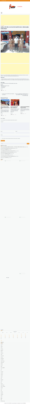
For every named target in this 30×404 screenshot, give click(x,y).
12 (9, 335)
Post (1, 382)
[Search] (28, 12)
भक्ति (1, 399)
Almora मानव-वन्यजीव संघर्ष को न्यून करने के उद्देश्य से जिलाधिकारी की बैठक (8, 156)
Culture (1, 354)
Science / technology (3, 386)
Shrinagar (2, 387)
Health (1, 366)
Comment (2, 121)
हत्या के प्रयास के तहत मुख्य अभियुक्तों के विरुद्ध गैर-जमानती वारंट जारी (7, 148)
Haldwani (2, 363)
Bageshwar (2, 350)
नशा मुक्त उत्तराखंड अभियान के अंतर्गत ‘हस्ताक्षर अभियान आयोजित (7, 152)
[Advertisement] (15, 20)
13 (13, 335)
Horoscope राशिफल (3, 367)
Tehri (1, 390)
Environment (2, 359)
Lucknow (2, 375)
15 (21, 335)
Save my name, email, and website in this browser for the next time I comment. (11, 138)
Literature (2, 374)
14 (17, 335)
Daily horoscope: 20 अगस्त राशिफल (4, 157)
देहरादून (1, 398)
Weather (1, 395)
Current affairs (2, 355)
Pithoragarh (2, 379)
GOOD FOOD (2, 362)
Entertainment (2, 358)
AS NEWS (19, 6)
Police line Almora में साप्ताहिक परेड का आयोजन (5, 153)
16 (25, 335)
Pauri (1, 378)
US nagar (2, 391)
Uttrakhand (2, 394)
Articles (1, 347)
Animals (1, 346)
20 (13, 336)
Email (16, 131)
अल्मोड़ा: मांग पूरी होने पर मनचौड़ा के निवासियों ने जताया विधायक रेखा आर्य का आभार (5, 107)
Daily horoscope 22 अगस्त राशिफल (4, 149)
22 (21, 336)
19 (9, 336)
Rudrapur (2, 383)
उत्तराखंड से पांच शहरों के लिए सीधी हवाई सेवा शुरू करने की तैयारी (24, 107)
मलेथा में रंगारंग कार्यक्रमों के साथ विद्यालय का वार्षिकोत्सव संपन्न (14, 107)
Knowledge (2, 371)
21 (17, 336)
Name (2, 131)
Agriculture (2, 343)
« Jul (1, 340)
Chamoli (1, 351)
